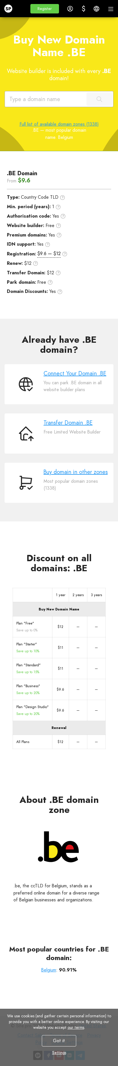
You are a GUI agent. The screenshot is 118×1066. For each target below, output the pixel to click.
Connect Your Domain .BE (75, 373)
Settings (59, 1052)
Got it (59, 1040)
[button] (44, 8)
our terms (76, 1027)
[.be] (59, 848)
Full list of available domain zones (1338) (59, 124)
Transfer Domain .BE (68, 422)
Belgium (48, 970)
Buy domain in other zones (76, 472)
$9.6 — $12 (49, 253)
